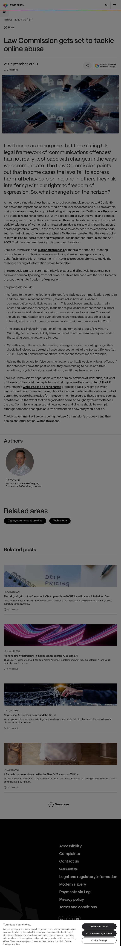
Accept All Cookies (99, 926)
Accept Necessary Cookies (99, 933)
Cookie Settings (99, 940)
